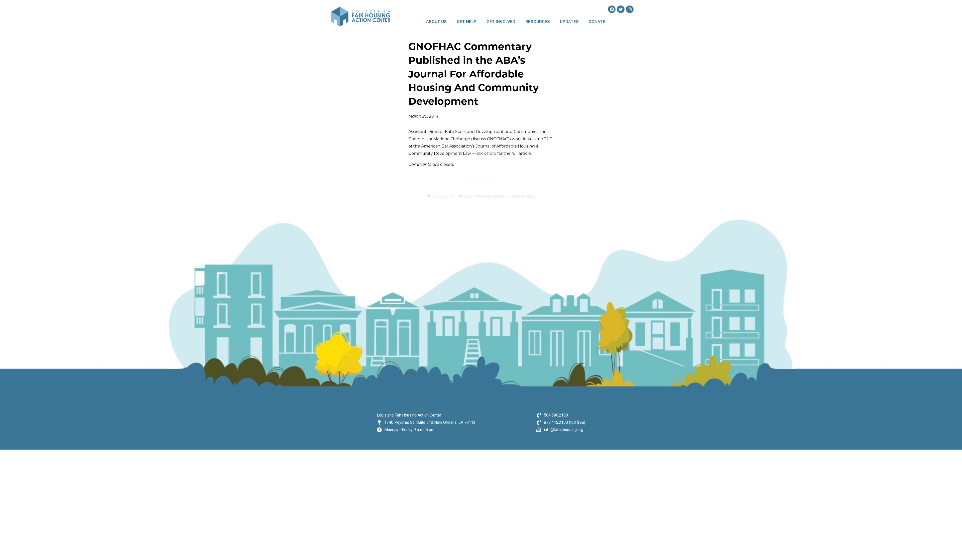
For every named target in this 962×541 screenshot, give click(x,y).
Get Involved (501, 21)
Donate (597, 21)
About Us (436, 21)
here (491, 154)
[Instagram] (630, 9)
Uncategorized (520, 197)
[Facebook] (612, 9)
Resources (537, 21)
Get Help (466, 21)
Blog (467, 197)
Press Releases (489, 197)
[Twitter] (621, 9)
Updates (569, 21)
